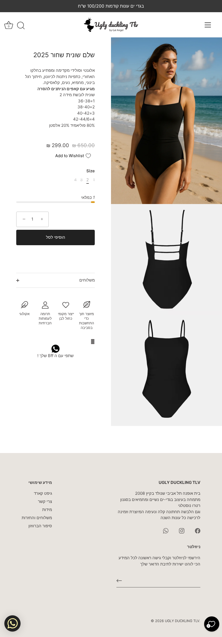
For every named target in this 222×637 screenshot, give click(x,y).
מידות (47, 509)
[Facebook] (197, 530)
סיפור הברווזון (40, 525)
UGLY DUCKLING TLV (182, 621)
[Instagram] (181, 530)
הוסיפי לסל (55, 237)
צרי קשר (45, 501)
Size (90, 171)
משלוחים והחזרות (37, 517)
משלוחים (87, 280)
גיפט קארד (43, 493)
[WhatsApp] (165, 530)
